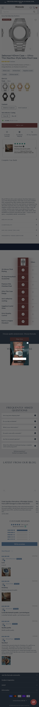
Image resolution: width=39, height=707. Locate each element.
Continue (19, 361)
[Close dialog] (27, 343)
